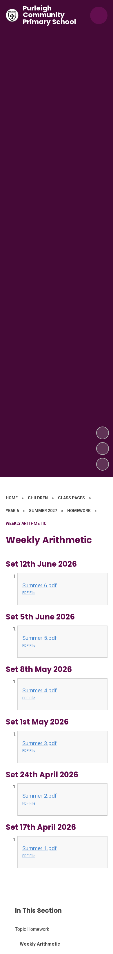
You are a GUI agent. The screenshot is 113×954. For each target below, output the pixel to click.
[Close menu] (98, 15)
